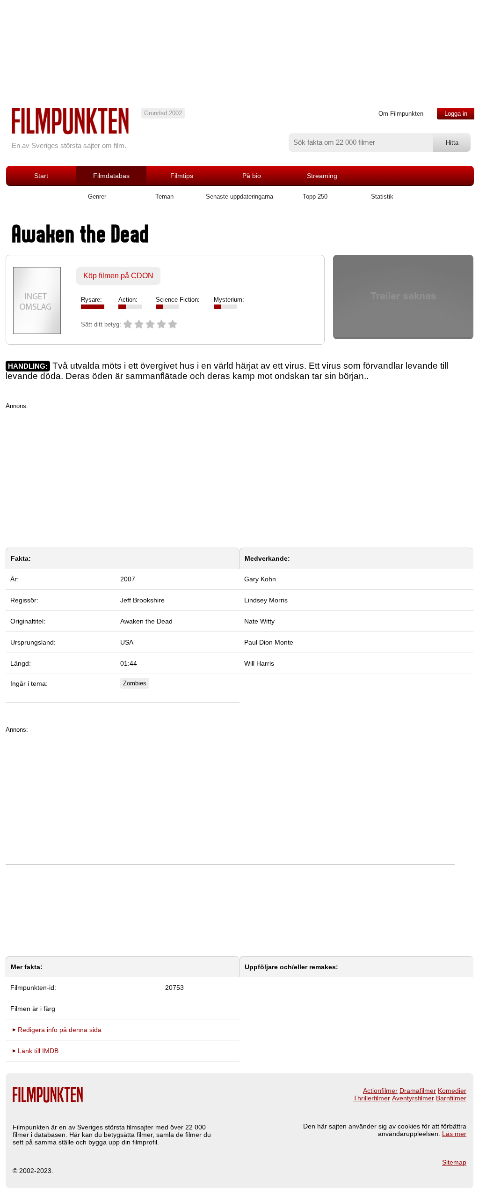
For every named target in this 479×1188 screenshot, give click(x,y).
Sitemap (454, 1162)
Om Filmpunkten (400, 113)
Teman (164, 196)
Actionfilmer (380, 1090)
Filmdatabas (111, 175)
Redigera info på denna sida (60, 1029)
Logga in (455, 113)
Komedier (452, 1090)
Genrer (97, 196)
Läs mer (454, 1133)
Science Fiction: (178, 299)
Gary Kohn (260, 579)
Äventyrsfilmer (413, 1098)
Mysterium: (229, 299)
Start (41, 175)
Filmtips (181, 175)
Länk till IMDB (38, 1050)
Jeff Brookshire (142, 600)
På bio (251, 175)
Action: (128, 299)
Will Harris (259, 663)
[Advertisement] (239, 475)
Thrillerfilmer (371, 1098)
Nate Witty (259, 621)
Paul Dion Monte (268, 642)
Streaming (322, 175)
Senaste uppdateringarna (239, 196)
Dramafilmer (417, 1090)
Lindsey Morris (266, 600)
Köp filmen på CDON (118, 276)
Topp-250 (315, 196)
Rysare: (91, 299)
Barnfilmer (451, 1098)
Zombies (134, 683)
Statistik (382, 196)
